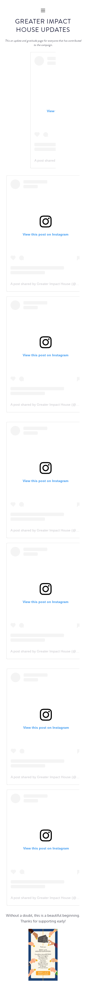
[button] (43, 10)
